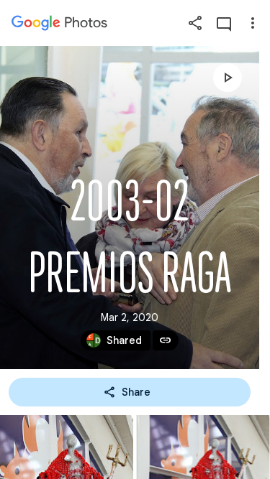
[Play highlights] (227, 77)
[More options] (252, 23)
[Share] (195, 23)
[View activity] (224, 23)
